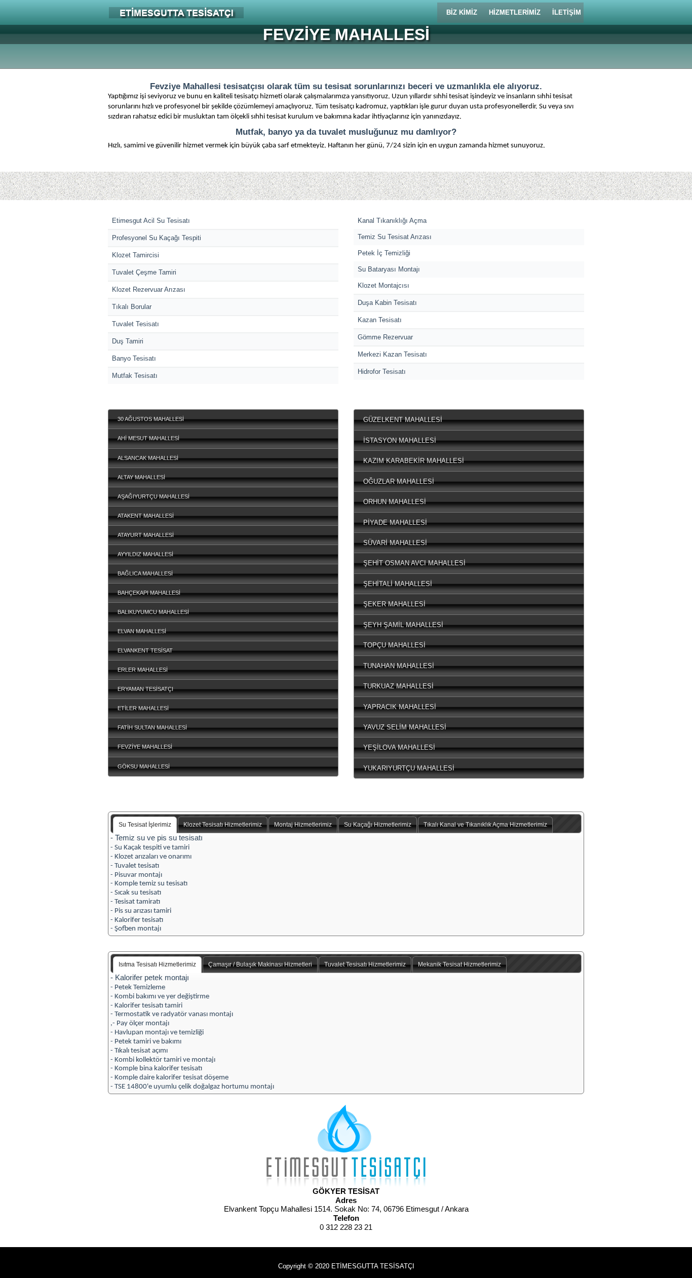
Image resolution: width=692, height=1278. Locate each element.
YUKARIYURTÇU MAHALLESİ (408, 768)
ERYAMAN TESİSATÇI (145, 689)
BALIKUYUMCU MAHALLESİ (153, 612)
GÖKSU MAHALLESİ (144, 766)
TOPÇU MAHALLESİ (394, 645)
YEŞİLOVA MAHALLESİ (399, 747)
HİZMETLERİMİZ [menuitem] (515, 12)
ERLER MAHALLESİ (143, 670)
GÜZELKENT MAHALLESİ (402, 419)
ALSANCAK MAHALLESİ (148, 458)
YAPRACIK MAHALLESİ (399, 707)
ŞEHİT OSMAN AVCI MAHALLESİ (414, 563)
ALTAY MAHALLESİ (141, 477)
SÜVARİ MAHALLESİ (395, 543)
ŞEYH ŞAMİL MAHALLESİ (403, 625)
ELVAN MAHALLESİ (142, 631)
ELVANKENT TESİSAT (145, 650)
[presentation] (144, 825)
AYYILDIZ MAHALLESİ (145, 554)
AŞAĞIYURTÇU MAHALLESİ (153, 496)
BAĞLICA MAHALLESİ (145, 573)
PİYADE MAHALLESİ (395, 522)
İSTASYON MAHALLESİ (399, 440)
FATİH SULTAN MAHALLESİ (152, 727)
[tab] (145, 825)
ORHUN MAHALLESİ (394, 502)
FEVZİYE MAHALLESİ (145, 747)
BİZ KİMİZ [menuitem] (461, 12)
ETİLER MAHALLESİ (143, 708)
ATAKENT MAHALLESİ (146, 516)
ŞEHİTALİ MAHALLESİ (397, 584)
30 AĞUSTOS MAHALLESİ (151, 419)
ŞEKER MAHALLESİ (394, 604)
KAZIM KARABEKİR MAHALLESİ (413, 460)
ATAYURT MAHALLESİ (146, 535)
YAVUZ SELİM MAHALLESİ (404, 727)
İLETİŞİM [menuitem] (566, 12)
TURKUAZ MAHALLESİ (398, 686)
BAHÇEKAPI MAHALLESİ (149, 593)
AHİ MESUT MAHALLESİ (148, 438)
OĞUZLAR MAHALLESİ (398, 481)
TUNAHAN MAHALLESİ (398, 666)
